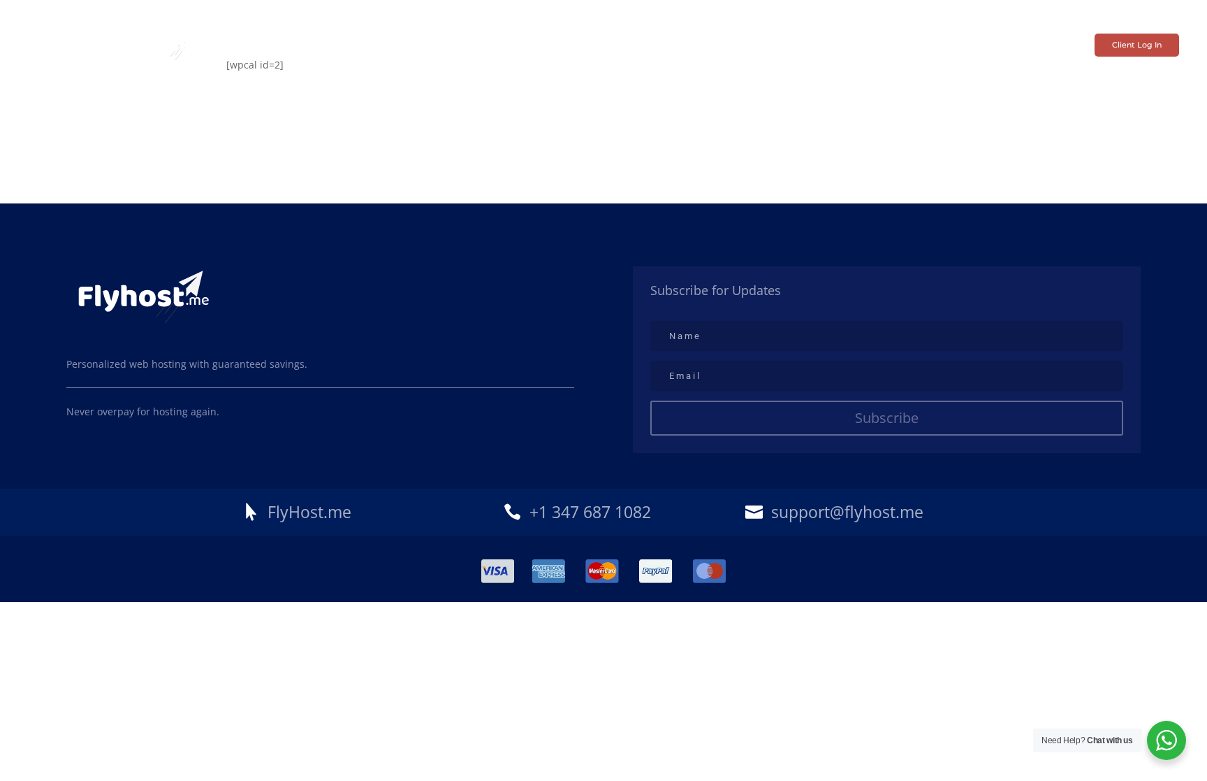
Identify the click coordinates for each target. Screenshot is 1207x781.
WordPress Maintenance (696, 45)
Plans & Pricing (468, 45)
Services (396, 45)
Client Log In (1137, 45)
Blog (904, 45)
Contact (789, 45)
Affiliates (600, 45)
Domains (542, 45)
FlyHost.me (309, 512)
